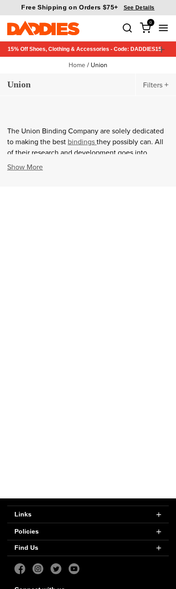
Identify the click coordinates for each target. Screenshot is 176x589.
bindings (82, 141)
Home (77, 64)
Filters (152, 85)
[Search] (127, 28)
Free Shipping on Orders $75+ (87, 7)
